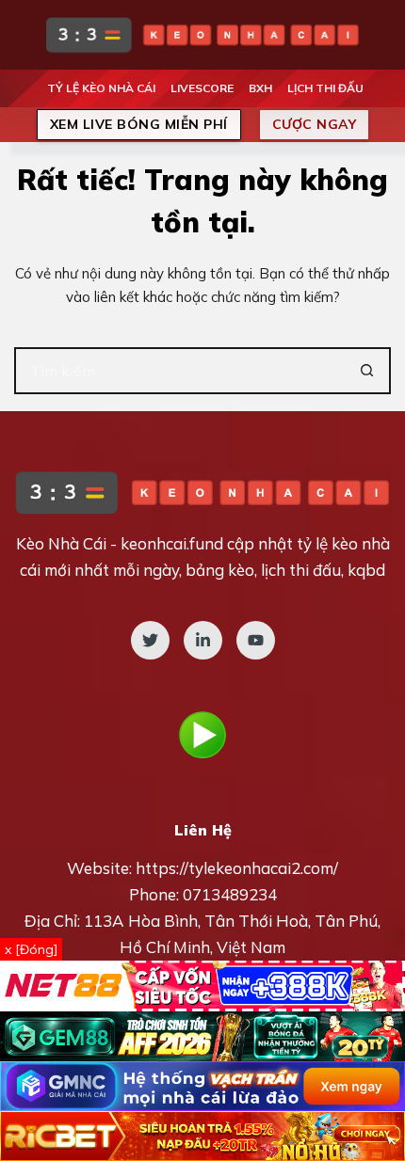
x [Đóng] (31, 949)
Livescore (202, 88)
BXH (260, 88)
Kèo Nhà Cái (61, 543)
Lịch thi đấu (325, 88)
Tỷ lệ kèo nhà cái (101, 88)
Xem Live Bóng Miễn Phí (139, 124)
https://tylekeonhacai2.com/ (237, 868)
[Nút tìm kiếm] (367, 370)
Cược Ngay (314, 124)
